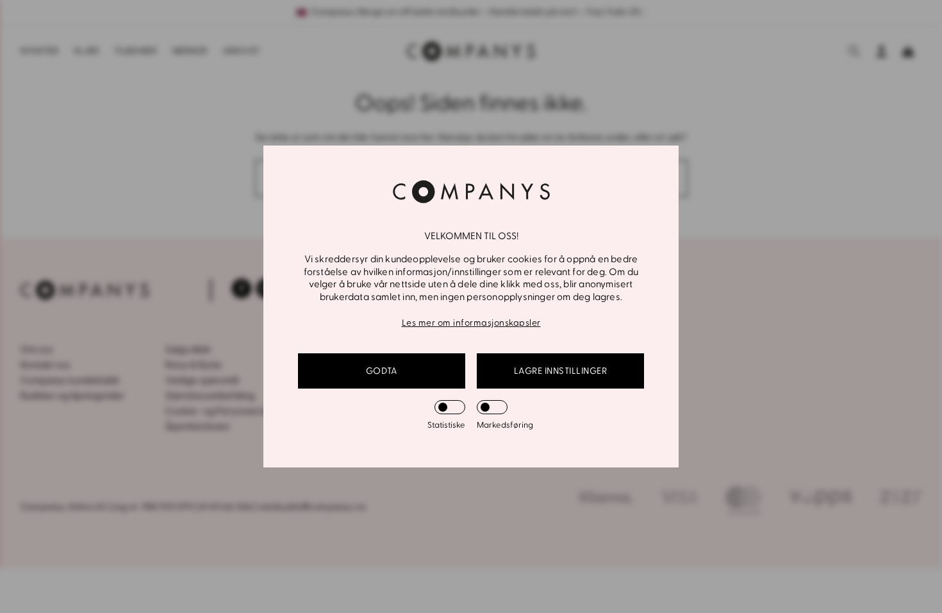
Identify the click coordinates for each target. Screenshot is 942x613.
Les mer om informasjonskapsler (471, 323)
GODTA (382, 371)
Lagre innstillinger (560, 371)
